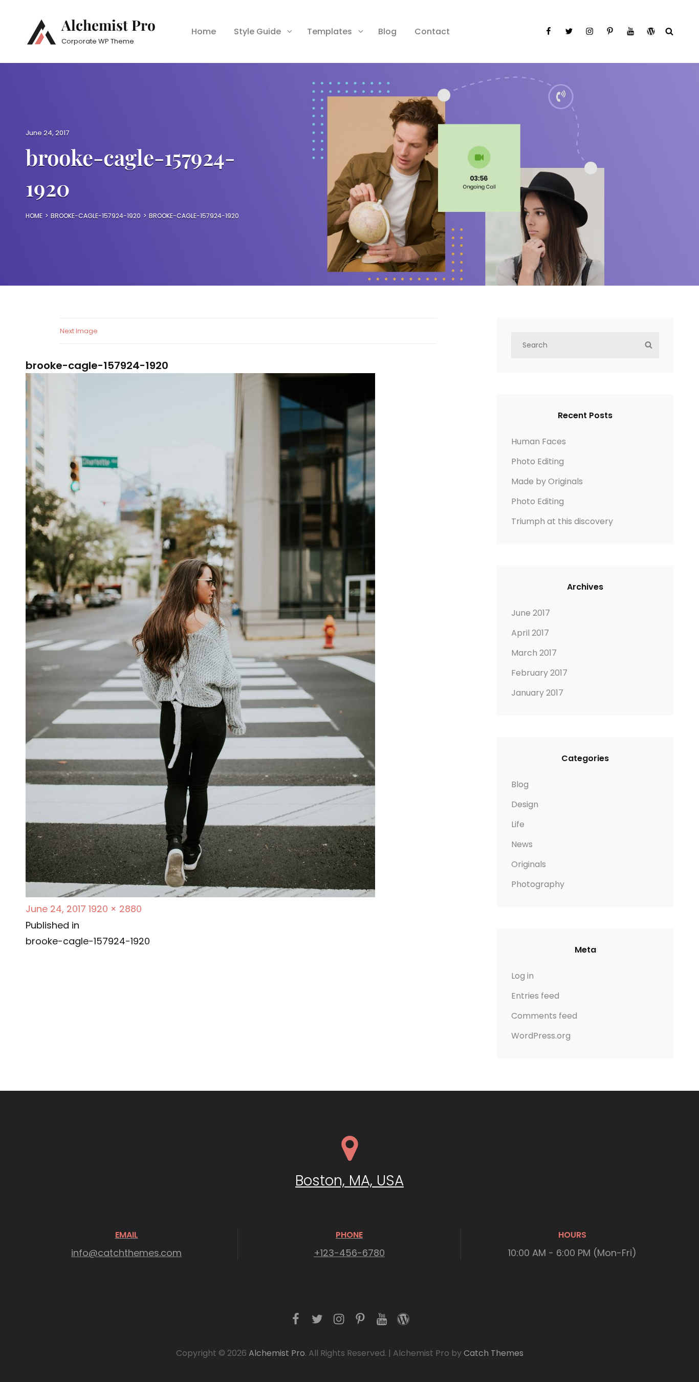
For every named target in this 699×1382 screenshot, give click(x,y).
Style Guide (257, 31)
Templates (329, 31)
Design (524, 804)
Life (518, 824)
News (522, 844)
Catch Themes (493, 1353)
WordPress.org (541, 1036)
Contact (432, 31)
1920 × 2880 (115, 908)
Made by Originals (547, 481)
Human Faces (538, 441)
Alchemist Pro (108, 24)
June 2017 (530, 613)
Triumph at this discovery (562, 521)
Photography (537, 884)
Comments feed (544, 1016)
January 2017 (537, 693)
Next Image (79, 331)
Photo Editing (537, 461)
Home (203, 31)
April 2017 (530, 633)
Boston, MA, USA (349, 1181)
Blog (387, 31)
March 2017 (534, 653)
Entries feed (535, 996)
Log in (522, 976)
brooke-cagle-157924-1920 (96, 215)
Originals (528, 864)
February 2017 (539, 673)
